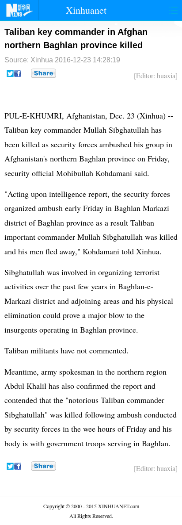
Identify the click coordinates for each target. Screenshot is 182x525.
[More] (43, 73)
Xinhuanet (86, 10)
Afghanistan (85, 115)
